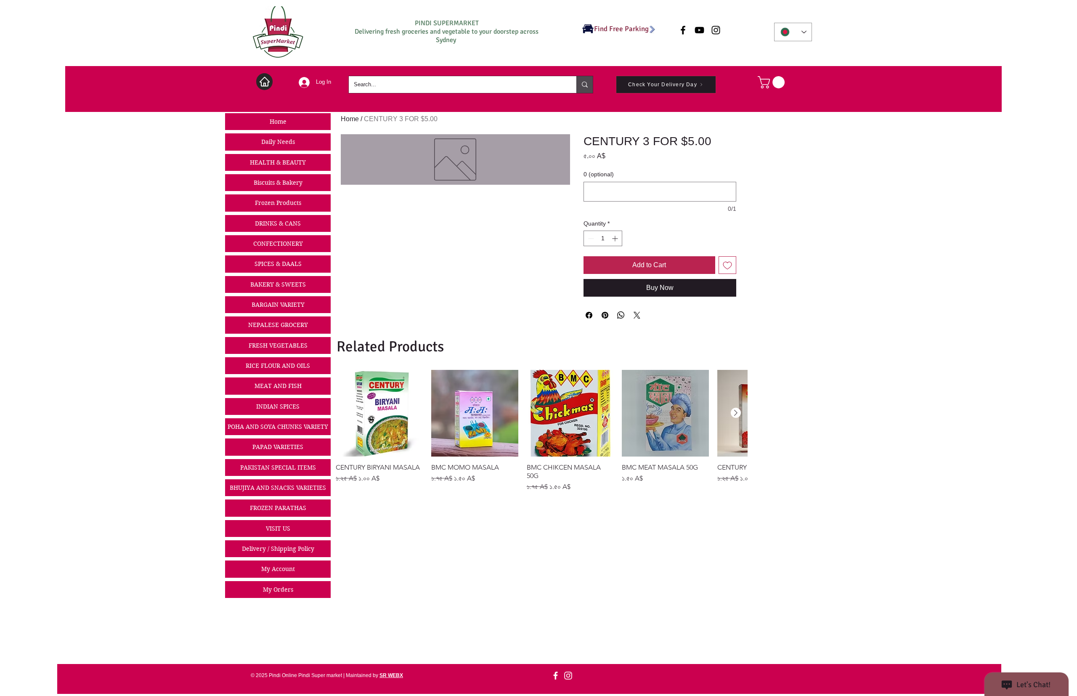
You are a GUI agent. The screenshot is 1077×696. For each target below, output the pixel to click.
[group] (541, 431)
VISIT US (278, 528)
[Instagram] (568, 675)
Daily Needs (278, 142)
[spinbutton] (602, 238)
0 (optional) (599, 174)
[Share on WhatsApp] (621, 315)
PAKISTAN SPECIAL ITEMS (278, 467)
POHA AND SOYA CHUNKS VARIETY (278, 426)
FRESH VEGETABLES (278, 345)
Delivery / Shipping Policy (278, 549)
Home (278, 121)
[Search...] (584, 84)
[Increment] (615, 238)
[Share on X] (637, 315)
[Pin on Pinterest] (605, 315)
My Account (278, 569)
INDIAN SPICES (278, 406)
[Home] (264, 81)
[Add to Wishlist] (727, 265)
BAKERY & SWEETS (278, 284)
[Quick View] (379, 413)
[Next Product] (736, 413)
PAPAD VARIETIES (277, 447)
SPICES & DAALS (278, 264)
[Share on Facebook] (589, 315)
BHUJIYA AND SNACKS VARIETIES (278, 487)
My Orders (278, 589)
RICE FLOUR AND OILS (278, 365)
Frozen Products (278, 203)
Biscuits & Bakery (278, 182)
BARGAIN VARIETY (278, 304)
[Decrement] (590, 238)
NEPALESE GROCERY (278, 325)
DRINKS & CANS (278, 223)
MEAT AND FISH (278, 386)
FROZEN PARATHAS (278, 508)
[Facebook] (555, 675)
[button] (773, 82)
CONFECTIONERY (278, 243)
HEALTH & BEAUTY (278, 162)
